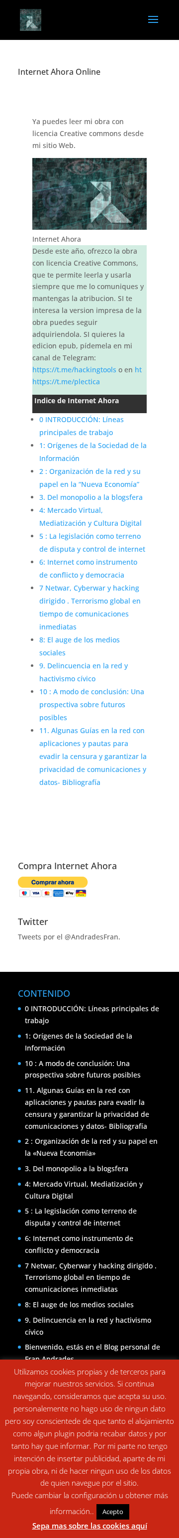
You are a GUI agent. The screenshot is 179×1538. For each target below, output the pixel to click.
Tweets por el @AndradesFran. (69, 936)
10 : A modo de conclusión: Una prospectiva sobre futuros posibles (91, 704)
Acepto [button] (112, 1511)
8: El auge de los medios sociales (79, 1304)
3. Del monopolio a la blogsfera (91, 497)
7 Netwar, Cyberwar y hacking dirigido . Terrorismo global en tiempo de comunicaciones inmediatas (91, 1277)
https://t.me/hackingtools (74, 369)
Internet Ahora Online (59, 71)
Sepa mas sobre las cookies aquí (89, 1526)
